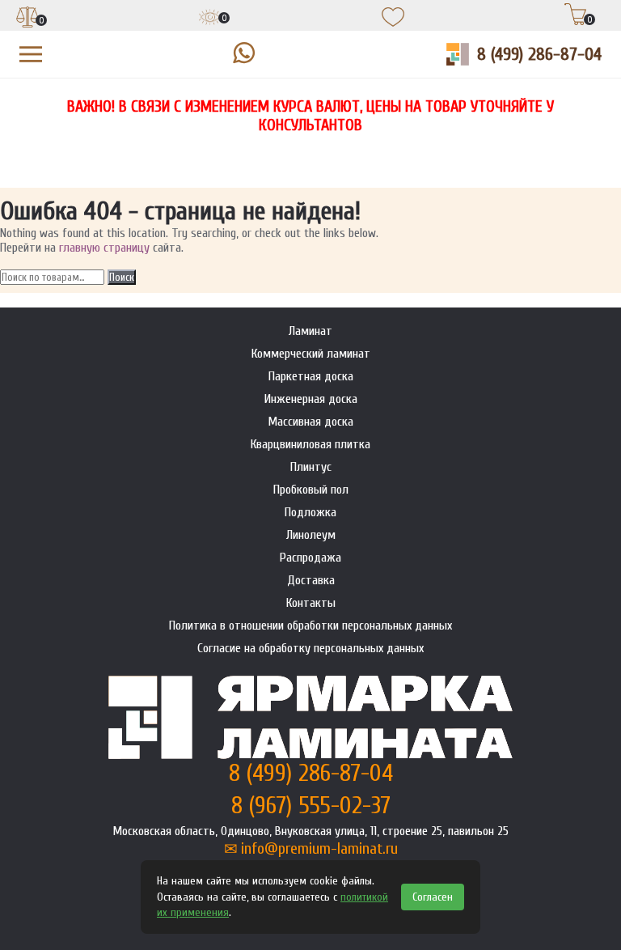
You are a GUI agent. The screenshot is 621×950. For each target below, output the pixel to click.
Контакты (311, 603)
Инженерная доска (310, 399)
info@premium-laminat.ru (319, 848)
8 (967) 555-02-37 (311, 805)
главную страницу (104, 247)
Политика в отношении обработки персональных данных (310, 625)
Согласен (432, 897)
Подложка (310, 512)
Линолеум (311, 535)
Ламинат (310, 331)
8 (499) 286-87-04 (539, 54)
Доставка (311, 580)
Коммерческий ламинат (310, 353)
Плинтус (311, 467)
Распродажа (310, 557)
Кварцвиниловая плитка (310, 444)
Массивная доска (310, 421)
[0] (27, 18)
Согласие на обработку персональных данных (310, 648)
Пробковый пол (311, 489)
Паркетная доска (310, 376)
